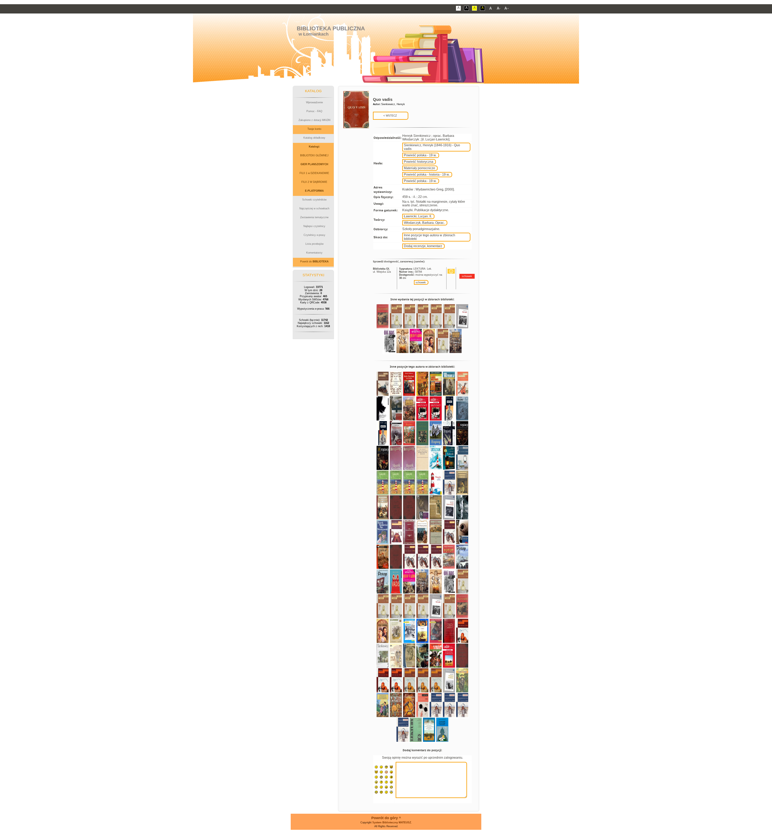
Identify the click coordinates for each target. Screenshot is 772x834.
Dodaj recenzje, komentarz (423, 246)
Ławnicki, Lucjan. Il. (418, 216)
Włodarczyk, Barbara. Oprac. (424, 222)
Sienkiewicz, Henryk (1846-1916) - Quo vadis (432, 146)
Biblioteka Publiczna (331, 28)
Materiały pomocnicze (419, 168)
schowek (421, 282)
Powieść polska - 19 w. (420, 155)
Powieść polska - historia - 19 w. (427, 174)
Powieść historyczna (418, 161)
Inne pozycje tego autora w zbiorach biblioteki (429, 236)
